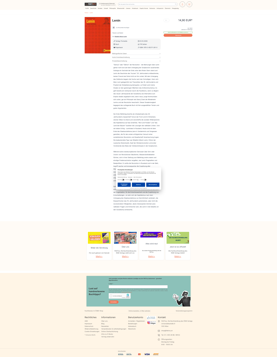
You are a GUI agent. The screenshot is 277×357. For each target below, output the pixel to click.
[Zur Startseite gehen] (91, 4)
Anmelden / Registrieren (136, 321)
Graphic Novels (144, 8)
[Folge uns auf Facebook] (151, 318)
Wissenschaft (120, 8)
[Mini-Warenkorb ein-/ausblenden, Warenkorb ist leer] (189, 4)
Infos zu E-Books (107, 334)
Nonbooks (152, 8)
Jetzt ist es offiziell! (178, 247)
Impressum (88, 324)
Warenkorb (132, 329)
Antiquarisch (160, 8)
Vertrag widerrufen (107, 337)
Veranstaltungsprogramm (184, 311)
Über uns (125, 247)
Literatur (128, 8)
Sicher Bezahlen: (122, 351)
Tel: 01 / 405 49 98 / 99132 (170, 335)
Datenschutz (89, 326)
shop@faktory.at (167, 330)
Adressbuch (132, 326)
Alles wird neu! (152, 244)
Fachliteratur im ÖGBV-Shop (94, 311)
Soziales (100, 8)
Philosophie (112, 8)
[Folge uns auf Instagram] (151, 323)
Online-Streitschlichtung (109, 331)
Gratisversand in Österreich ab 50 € (178, 32)
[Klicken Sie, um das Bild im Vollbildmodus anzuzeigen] (98, 35)
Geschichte (93, 8)
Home (86, 12)
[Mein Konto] (182, 4)
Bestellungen (132, 324)
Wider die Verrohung (99, 248)
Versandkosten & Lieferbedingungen (113, 329)
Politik (87, 8)
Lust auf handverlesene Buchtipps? (97, 291)
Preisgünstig (175, 8)
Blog (102, 324)
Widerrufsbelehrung (91, 329)
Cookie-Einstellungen (92, 331)
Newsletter (105, 326)
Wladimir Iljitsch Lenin (121, 36)
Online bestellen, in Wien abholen (139, 311)
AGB (86, 321)
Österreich (167, 8)
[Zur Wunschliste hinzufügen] (113, 27)
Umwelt (106, 8)
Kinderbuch (135, 8)
